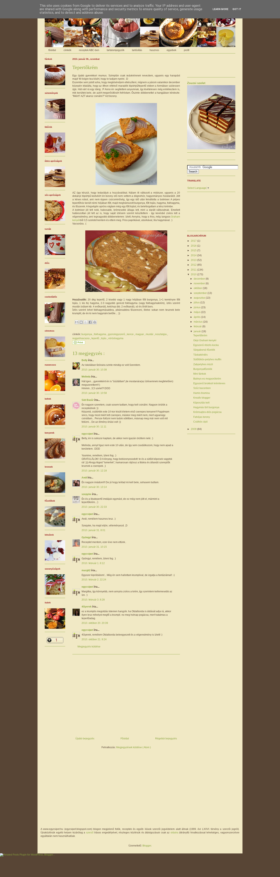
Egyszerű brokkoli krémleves (209, 383)
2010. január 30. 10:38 (94, 369)
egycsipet (88, 433)
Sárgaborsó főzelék (204, 349)
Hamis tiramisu (201, 393)
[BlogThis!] (81, 322)
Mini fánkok (199, 373)
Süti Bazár (88, 400)
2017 (194, 240)
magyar (140, 334)
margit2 (86, 570)
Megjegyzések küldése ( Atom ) (133, 747)
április (197, 317)
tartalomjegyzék (115, 50)
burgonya (87, 334)
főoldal (52, 50)
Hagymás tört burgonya (206, 407)
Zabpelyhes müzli (203, 364)
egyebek (171, 50)
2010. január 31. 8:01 (93, 530)
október (198, 288)
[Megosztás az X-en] (86, 322)
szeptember (200, 293)
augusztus (200, 297)
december (200, 278)
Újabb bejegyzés (84, 738)
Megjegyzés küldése (88, 646)
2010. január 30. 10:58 (94, 393)
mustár (150, 334)
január (197, 331)
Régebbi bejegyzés (166, 738)
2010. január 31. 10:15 (94, 546)
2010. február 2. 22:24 (94, 579)
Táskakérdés (200, 354)
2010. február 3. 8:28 (93, 599)
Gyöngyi (87, 537)
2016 (194, 245)
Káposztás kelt (201, 402)
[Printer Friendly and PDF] (78, 343)
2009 (194, 429)
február (198, 326)
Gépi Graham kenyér (204, 340)
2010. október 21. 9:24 (94, 639)
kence (130, 334)
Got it (236, 9)
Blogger (146, 845)
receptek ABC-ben (89, 50)
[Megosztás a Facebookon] (90, 322)
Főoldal (125, 738)
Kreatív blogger (201, 397)
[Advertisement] (126, 694)
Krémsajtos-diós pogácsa (207, 412)
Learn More (220, 9)
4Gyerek (87, 606)
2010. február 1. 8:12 (93, 563)
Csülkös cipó (200, 421)
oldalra (174, 832)
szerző (89, 832)
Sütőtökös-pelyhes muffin (207, 359)
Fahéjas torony (201, 417)
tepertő (95, 338)
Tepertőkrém (200, 335)
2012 (194, 264)
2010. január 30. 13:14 (94, 487)
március (198, 321)
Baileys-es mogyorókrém (207, 378)
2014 (194, 255)
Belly (85, 360)
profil (186, 50)
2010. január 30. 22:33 (94, 506)
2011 (194, 269)
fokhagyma (100, 334)
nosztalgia (161, 334)
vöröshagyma (115, 338)
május (197, 312)
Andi (85, 477)
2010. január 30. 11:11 (94, 426)
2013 (194, 260)
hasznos (154, 50)
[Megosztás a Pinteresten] (95, 322)
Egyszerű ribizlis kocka (206, 345)
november (200, 283)
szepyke (87, 494)
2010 (194, 274)
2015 (194, 250)
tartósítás (137, 50)
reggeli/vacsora (81, 338)
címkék (67, 50)
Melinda (86, 376)
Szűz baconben (202, 388)
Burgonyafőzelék (202, 369)
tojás (104, 338)
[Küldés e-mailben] (77, 322)
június (197, 307)
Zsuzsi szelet (196, 83)
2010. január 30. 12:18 (94, 470)
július (197, 302)
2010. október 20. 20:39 (95, 623)
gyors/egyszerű (117, 334)
